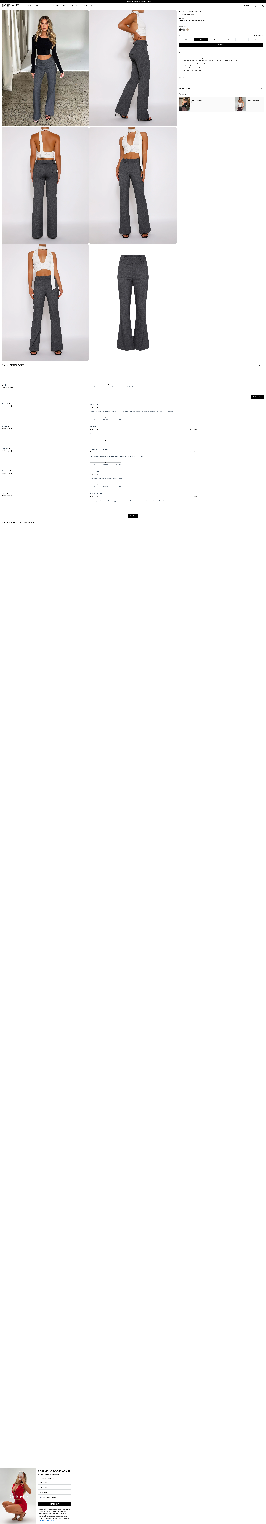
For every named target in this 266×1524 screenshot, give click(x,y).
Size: (181, 35)
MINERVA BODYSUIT (197, 100)
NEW (29, 5)
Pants (15, 522)
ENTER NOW (54, 1504)
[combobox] (42, 1498)
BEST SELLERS (54, 5)
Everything (9, 522)
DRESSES (43, 5)
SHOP (36, 5)
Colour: (182, 26)
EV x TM (84, 5)
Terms (52, 1520)
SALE (91, 5)
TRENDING (65, 5)
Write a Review (95, 397)
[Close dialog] (70, 1471)
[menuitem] (29, 5)
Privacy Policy (44, 1520)
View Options (202, 20)
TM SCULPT (75, 5)
